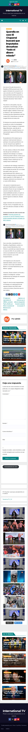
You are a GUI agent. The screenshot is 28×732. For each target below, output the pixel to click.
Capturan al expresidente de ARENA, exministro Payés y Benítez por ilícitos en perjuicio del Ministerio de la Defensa (8, 304)
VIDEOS (7, 728)
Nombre (5, 423)
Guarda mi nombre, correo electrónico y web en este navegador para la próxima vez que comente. (14, 452)
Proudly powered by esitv (6, 725)
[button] (20, 20)
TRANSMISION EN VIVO (10, 466)
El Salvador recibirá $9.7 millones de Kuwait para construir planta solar (13, 356)
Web (4, 439)
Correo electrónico (8, 431)
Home (2, 728)
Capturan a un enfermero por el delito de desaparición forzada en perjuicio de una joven (19, 302)
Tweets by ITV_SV (7, 499)
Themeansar (23, 725)
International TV (14, 10)
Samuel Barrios (17, 342)
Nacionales (9, 28)
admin (15, 59)
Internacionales (7, 656)
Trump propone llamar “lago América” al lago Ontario (13, 693)
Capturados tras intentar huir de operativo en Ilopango (13, 340)
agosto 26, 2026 (9, 646)
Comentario (6, 394)
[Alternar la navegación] (25, 20)
